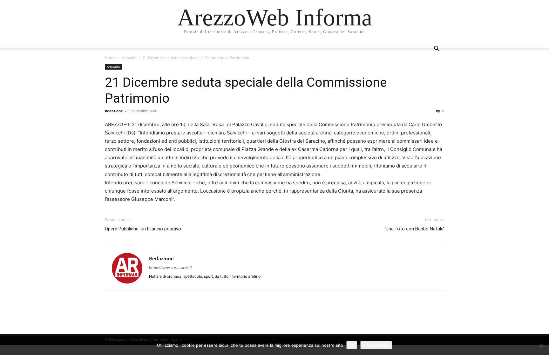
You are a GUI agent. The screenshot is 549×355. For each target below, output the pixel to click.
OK (352, 345)
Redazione (114, 110)
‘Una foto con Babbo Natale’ (414, 229)
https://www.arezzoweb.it (170, 267)
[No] (541, 346)
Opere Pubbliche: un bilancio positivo (143, 229)
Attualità (129, 57)
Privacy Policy (376, 345)
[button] (436, 49)
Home (110, 57)
